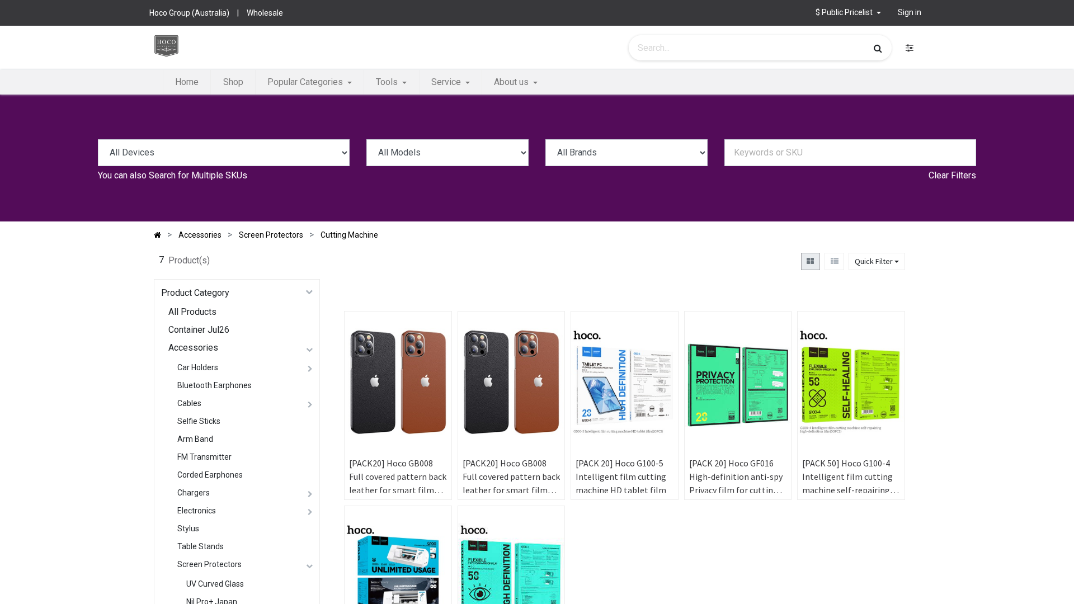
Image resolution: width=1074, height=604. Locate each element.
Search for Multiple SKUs (198, 175)
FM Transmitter (204, 456)
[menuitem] (187, 82)
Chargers (193, 492)
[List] (834, 261)
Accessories (193, 347)
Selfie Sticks (198, 421)
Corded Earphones (210, 474)
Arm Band (195, 439)
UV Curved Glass (215, 583)
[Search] (878, 48)
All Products (192, 311)
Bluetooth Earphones (214, 385)
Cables (189, 403)
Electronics (196, 510)
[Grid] (810, 261)
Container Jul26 (198, 329)
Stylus (188, 528)
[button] (432, 366)
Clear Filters (952, 175)
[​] (909, 48)
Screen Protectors (209, 564)
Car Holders (197, 367)
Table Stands (200, 546)
